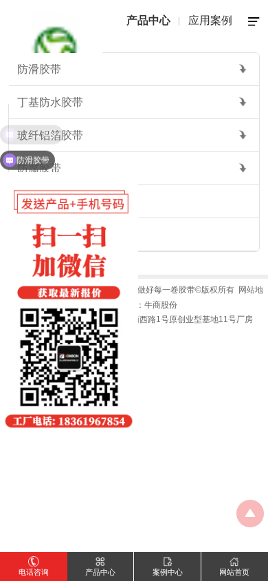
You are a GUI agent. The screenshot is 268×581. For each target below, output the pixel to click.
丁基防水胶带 (50, 102)
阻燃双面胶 (44, 201)
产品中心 (148, 20)
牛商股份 (160, 305)
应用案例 (210, 20)
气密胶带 (39, 234)
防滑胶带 (39, 69)
